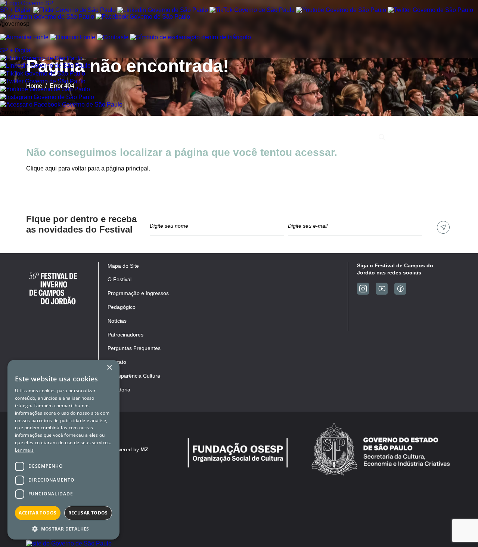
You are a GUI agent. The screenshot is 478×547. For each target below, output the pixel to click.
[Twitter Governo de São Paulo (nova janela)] (430, 10)
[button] (63, 528)
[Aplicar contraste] (112, 37)
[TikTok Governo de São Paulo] (42, 73)
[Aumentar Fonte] (24, 37)
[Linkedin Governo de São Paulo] (45, 65)
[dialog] (63, 450)
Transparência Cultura (134, 376)
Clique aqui (41, 168)
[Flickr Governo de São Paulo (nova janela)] (74, 10)
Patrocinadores (240, 137)
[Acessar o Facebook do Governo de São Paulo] (61, 104)
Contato (351, 137)
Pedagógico (286, 137)
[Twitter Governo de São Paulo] (43, 81)
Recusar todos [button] (88, 513)
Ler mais (24, 450)
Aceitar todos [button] (37, 513)
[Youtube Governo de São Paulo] (45, 89)
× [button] (109, 368)
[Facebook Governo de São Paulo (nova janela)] (143, 16)
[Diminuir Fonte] (72, 37)
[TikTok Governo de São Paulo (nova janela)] (252, 10)
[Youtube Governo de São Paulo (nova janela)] (341, 10)
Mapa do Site (123, 266)
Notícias (321, 137)
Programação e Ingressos (177, 137)
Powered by (129, 449)
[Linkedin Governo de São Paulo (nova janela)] (162, 10)
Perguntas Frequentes (134, 348)
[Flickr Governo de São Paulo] (41, 58)
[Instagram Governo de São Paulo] (47, 16)
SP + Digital (16, 10)
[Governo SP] (26, 3)
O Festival (121, 137)
